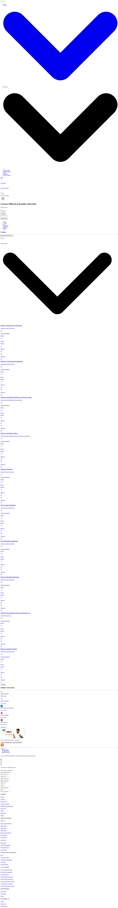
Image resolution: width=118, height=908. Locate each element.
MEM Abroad (4, 825)
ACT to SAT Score (5, 874)
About (4, 221)
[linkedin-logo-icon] (59, 763)
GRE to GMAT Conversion (7, 877)
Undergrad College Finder (6, 859)
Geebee (2, 896)
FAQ (4, 229)
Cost (4, 224)
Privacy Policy (4, 801)
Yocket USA (3, 813)
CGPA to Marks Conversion (7, 883)
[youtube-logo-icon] (59, 759)
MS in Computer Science (6, 823)
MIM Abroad (3, 830)
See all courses (4, 837)
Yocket (2, 901)
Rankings (5, 226)
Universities (3, 183)
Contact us (3, 799)
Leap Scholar (3, 891)
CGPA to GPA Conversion (6, 870)
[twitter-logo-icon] (59, 761)
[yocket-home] (2, 746)
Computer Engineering (5, 845)
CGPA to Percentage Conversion (8, 886)
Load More (3, 684)
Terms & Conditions (5, 804)
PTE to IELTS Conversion (6, 872)
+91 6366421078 (5, 751)
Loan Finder (3, 862)
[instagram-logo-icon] (59, 762)
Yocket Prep (3, 904)
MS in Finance (4, 835)
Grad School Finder (5, 857)
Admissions (5, 225)
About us (3, 797)
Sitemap (2, 815)
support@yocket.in (6, 752)
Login (2, 177)
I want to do (6, 742)
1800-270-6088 (5, 749)
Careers (2, 811)
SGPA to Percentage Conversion (8, 881)
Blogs (2, 855)
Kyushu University (5, 188)
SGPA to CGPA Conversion (7, 879)
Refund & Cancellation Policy (7, 806)
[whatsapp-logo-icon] (59, 765)
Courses (5, 223)
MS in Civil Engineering (6, 832)
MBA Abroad (3, 828)
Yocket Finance (4, 906)
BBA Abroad (3, 843)
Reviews (5, 228)
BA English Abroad (5, 847)
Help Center (3, 808)
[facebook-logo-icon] (59, 758)
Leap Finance (3, 893)
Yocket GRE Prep (4, 864)
